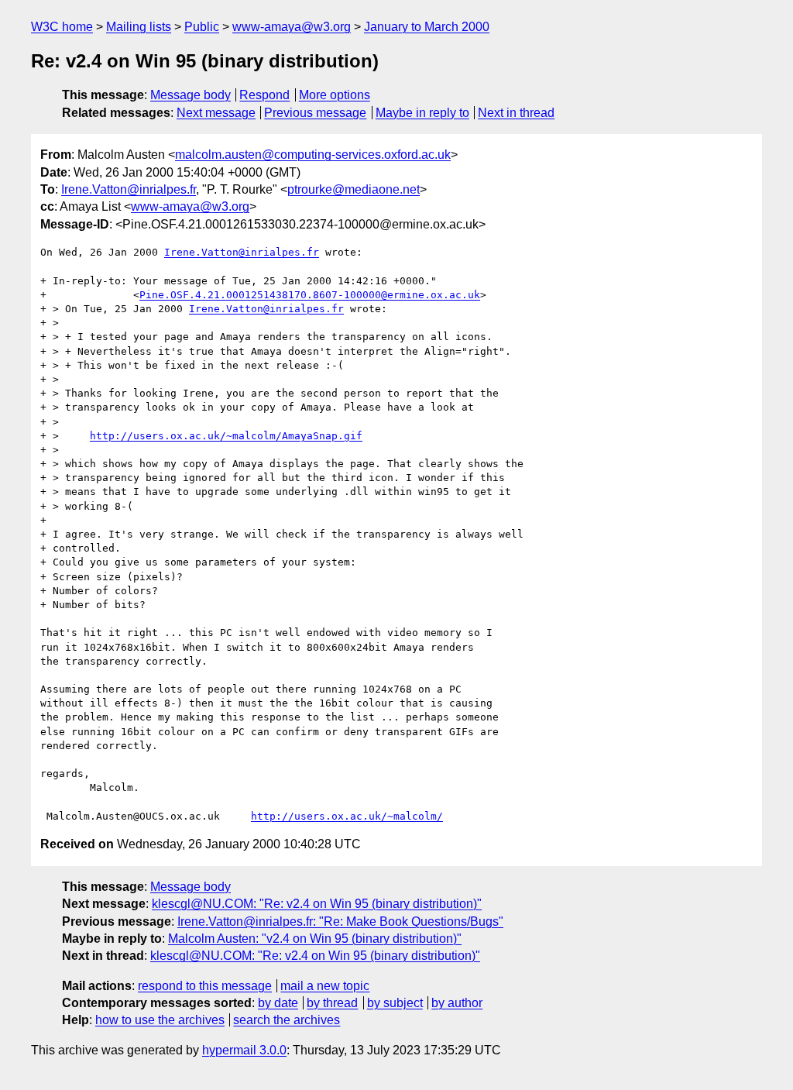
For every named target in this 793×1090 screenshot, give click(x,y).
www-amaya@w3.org (291, 26)
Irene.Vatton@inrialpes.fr (128, 189)
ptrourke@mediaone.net (353, 189)
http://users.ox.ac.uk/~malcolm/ (347, 816)
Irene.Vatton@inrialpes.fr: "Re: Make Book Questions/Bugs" (340, 921)
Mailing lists (138, 26)
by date (278, 1002)
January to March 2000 (426, 26)
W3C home (62, 26)
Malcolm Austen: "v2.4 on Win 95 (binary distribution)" (315, 938)
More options (334, 94)
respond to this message (205, 985)
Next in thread (516, 112)
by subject (395, 1002)
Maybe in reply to (422, 112)
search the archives (286, 1019)
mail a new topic (324, 985)
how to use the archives (160, 1019)
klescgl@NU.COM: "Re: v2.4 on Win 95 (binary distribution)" (317, 903)
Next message (216, 112)
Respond (264, 94)
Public (201, 26)
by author (456, 1002)
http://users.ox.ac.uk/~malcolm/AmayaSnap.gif (226, 436)
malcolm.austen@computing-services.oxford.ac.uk (313, 154)
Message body (190, 94)
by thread (332, 1002)
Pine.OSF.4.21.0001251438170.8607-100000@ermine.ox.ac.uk (309, 295)
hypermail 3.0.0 (244, 1050)
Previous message (315, 112)
